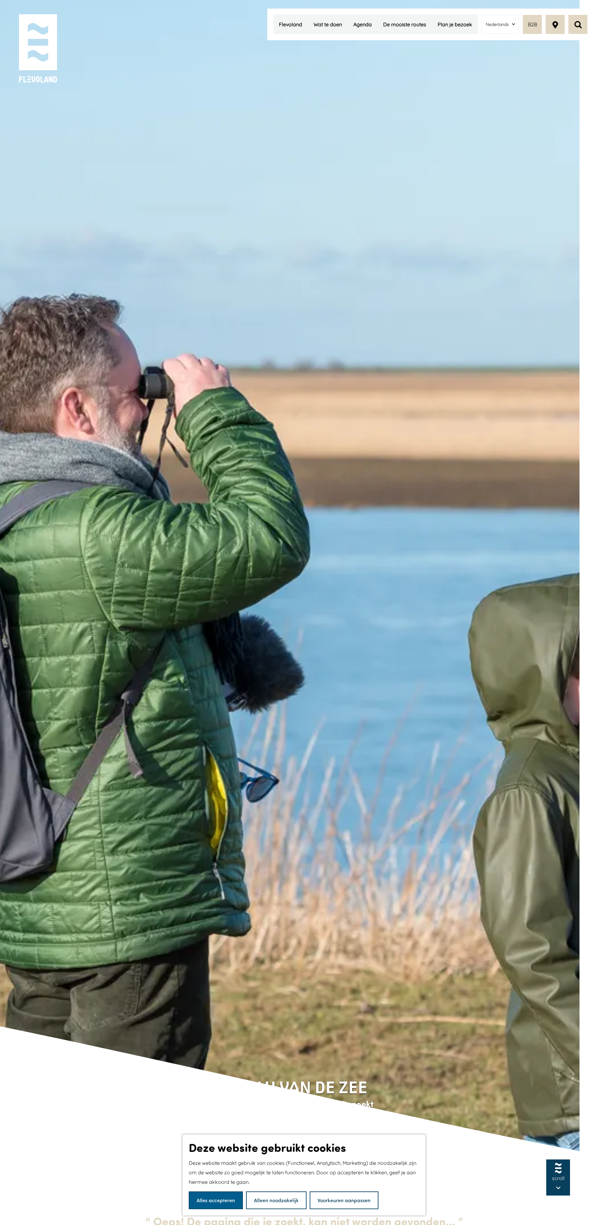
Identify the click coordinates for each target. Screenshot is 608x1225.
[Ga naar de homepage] (38, 49)
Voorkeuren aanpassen (344, 1200)
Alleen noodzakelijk (276, 1200)
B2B (532, 24)
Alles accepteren (216, 1200)
